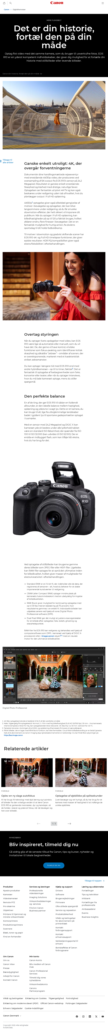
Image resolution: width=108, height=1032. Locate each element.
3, (60, 635)
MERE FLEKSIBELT (54, 20)
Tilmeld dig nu (53, 865)
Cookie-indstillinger (34, 1008)
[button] (38, 824)
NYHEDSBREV (15, 838)
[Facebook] (77, 1016)
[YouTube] (103, 1016)
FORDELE (5, 791)
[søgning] (11, 3)
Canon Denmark (11, 1016)
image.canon (48, 636)
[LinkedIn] (90, 1016)
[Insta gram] (83, 1016)
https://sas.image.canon (13, 735)
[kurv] (4, 3)
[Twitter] (96, 1016)
